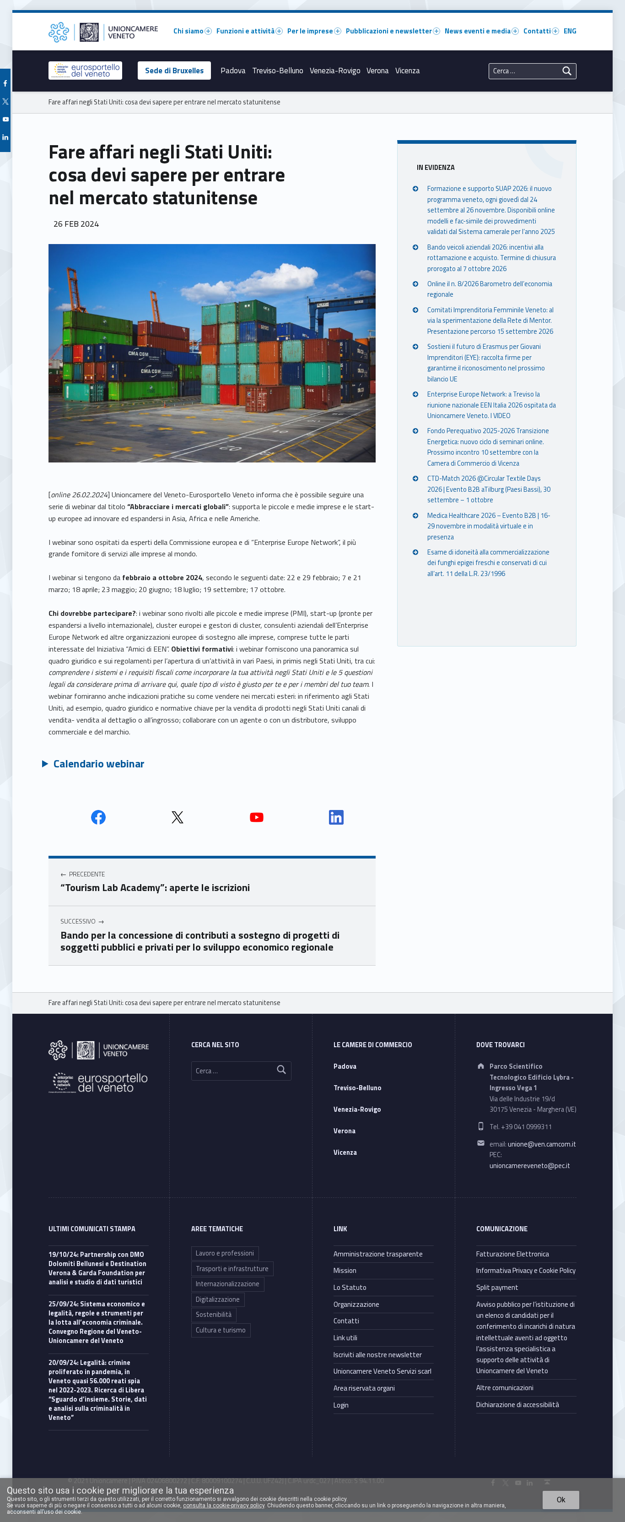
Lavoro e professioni (225, 1253)
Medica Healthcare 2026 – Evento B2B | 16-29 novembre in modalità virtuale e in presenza (488, 526)
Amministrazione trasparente (378, 1254)
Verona (377, 70)
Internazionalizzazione (227, 1284)
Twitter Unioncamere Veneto (177, 817)
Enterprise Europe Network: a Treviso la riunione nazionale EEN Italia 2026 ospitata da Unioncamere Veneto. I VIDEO (491, 405)
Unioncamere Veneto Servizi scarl (382, 1371)
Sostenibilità (214, 1315)
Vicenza (407, 70)
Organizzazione (356, 1304)
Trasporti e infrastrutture (232, 1269)
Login (341, 1405)
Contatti (537, 31)
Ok (561, 1499)
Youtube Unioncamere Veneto (256, 817)
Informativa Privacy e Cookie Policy (526, 1270)
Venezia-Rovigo (335, 70)
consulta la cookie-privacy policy (223, 1505)
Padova (233, 70)
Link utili (345, 1337)
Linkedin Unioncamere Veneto (336, 817)
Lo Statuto (350, 1287)
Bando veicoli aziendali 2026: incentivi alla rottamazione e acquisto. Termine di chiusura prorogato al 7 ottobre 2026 (491, 258)
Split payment (497, 1287)
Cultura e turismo (221, 1330)
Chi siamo (188, 31)
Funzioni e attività (245, 31)
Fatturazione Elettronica (512, 1254)
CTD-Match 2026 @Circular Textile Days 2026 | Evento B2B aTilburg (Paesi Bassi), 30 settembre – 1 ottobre (488, 490)
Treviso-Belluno (277, 70)
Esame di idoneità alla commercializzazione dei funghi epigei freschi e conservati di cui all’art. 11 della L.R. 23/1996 (488, 563)
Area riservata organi (364, 1388)
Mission (345, 1270)
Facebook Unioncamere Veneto (98, 817)
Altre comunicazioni (504, 1387)
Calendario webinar (99, 763)
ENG (570, 31)
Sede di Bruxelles (174, 70)
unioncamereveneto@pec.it (530, 1166)
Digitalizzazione (218, 1299)
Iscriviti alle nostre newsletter (378, 1354)
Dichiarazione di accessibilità (517, 1404)
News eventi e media (478, 31)
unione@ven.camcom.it (542, 1144)
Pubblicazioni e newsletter (389, 31)
